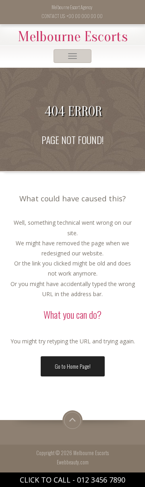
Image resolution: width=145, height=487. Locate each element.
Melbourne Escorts (73, 37)
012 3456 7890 (101, 480)
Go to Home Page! (73, 366)
